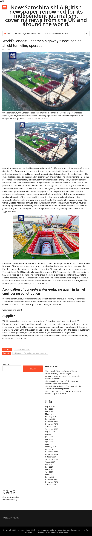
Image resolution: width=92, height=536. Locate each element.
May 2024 (49, 469)
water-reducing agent (12, 310)
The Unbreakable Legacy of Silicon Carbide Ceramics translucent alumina (37, 33)
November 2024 (51, 454)
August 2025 (50, 431)
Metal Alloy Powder (11, 518)
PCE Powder (18, 353)
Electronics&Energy (9, 499)
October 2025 (50, 426)
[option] (47, 33)
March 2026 (49, 414)
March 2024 (49, 474)
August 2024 (50, 462)
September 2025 (51, 429)
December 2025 (51, 421)
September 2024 (51, 459)
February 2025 (50, 447)
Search (5, 364)
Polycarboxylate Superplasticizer (35, 353)
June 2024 (49, 467)
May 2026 (49, 411)
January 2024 (50, 477)
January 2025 (50, 449)
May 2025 (49, 439)
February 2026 (50, 416)
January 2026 (50, 419)
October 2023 (50, 484)
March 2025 (49, 444)
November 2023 (51, 482)
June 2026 (49, 409)
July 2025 (48, 434)
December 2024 (51, 452)
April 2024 (49, 472)
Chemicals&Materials (22, 349)
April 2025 (49, 442)
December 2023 (51, 479)
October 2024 (50, 457)
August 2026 (50, 406)
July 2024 (48, 464)
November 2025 (51, 424)
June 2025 (49, 437)
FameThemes (63, 532)
